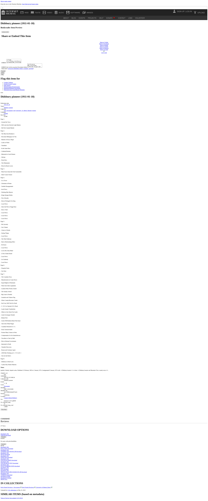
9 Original (6, 478)
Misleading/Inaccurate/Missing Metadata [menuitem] (14, 89)
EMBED (3, 62)
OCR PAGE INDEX (9, 460)
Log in (189, 11)
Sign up (180, 11)
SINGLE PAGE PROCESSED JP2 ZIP (14, 472)
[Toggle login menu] (174, 11)
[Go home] (10, 12)
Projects (92, 18)
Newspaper (7, 386)
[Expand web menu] (24, 12)
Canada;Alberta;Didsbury (10, 398)
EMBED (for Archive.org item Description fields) (14, 67)
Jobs (130, 18)
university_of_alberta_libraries (24, 110)
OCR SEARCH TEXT (9, 463)
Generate (3, 437)
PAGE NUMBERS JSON (10, 466)
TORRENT (6, 475)
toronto (34, 110)
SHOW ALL (4, 479)
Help (101, 18)
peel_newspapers (8, 110)
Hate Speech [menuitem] (7, 85)
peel (14, 110)
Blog (74, 18)
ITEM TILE (6, 457)
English (6, 113)
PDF (5, 469)
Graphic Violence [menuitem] (8, 82)
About (66, 18)
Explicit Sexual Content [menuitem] (10, 84)
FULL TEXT (7, 448)
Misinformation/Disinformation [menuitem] (12, 87)
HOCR (5, 454)
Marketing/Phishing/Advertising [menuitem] (12, 88)
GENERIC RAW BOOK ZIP (11, 451)
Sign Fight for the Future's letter (30, 4)
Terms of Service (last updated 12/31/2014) (12, 498)
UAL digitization (12, 490)
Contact (121, 18)
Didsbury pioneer (8, 107)
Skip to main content (6, 1)
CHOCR (6, 435)
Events (82, 18)
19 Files (5, 476)
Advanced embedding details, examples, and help (20, 68)
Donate (109, 18)
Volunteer (140, 18)
